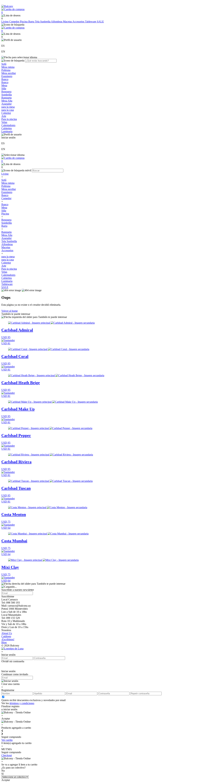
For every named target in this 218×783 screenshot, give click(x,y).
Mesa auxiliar (8, 73)
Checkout (6, 755)
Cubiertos (6, 128)
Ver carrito (7, 740)
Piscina (24, 21)
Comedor (14, 21)
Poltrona (5, 70)
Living (5, 21)
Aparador (6, 103)
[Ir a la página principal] (7, 6)
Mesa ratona (7, 67)
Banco (4, 79)
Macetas (67, 21)
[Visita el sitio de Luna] (12, 648)
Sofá (3, 63)
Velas (4, 122)
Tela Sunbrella (43, 21)
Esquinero (6, 76)
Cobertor (6, 113)
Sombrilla (6, 94)
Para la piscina (9, 119)
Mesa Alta (6, 100)
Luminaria (6, 131)
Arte (3, 116)
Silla (3, 88)
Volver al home (9, 310)
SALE (100, 21)
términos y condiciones (22, 703)
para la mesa (8, 106)
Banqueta (6, 97)
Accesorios (78, 21)
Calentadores (8, 125)
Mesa (4, 85)
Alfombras (57, 21)
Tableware (91, 21)
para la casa (7, 109)
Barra (31, 21)
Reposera (6, 91)
